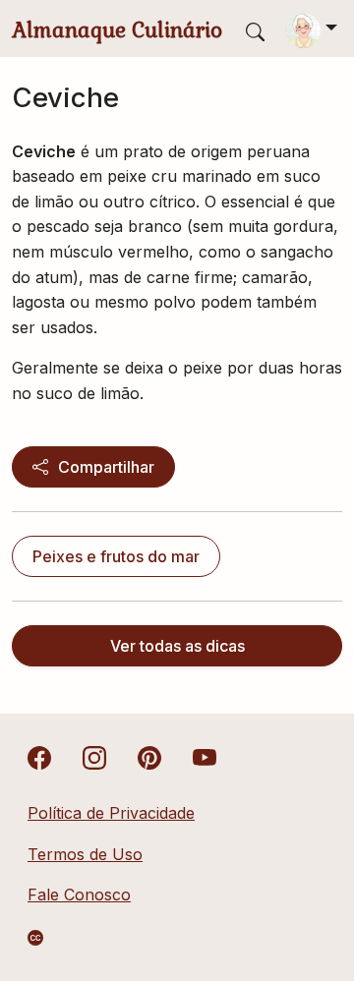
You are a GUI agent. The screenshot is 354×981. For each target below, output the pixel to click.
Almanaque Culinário (117, 30)
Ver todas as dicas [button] (177, 646)
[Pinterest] (149, 757)
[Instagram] (94, 757)
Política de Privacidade (111, 813)
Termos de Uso (85, 854)
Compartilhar (106, 467)
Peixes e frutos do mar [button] (116, 556)
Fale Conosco (79, 894)
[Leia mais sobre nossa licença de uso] (35, 938)
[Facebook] (39, 757)
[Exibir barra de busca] (255, 31)
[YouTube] (204, 757)
